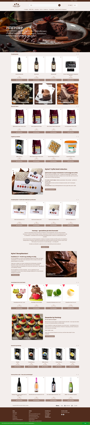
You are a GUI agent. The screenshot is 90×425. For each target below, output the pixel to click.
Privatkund (75, 0)
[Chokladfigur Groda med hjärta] (29, 285)
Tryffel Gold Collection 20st (36, 219)
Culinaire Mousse (59, 362)
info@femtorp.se (48, 417)
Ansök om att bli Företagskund (60, 9)
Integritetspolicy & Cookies (33, 418)
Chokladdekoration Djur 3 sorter (19, 302)
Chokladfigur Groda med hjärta (36, 302)
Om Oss (41, 9)
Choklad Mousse (31, 362)
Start (30, 412)
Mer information (19, 132)
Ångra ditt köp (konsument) (33, 415)
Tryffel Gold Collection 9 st (71, 219)
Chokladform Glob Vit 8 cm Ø (70, 302)
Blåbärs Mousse (19, 156)
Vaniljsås (17, 362)
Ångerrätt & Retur (32, 419)
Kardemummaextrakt (19, 74)
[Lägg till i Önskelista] (26, 57)
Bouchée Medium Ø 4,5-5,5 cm (53, 156)
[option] (19, 68)
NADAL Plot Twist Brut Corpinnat (71, 394)
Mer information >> (31, 423)
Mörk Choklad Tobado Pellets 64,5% (53, 126)
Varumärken (37, 9)
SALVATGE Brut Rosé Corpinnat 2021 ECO (36, 394)
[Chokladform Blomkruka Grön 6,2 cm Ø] (46, 285)
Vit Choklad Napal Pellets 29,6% (71, 126)
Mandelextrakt (53, 74)
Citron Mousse (72, 362)
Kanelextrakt (36, 74)
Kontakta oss (46, 9)
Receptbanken (51, 9)
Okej (85, 423)
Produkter (26, 9)
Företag (72, 0)
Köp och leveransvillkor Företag (34, 416)
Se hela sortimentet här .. (50, 189)
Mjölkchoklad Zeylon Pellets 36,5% (19, 126)
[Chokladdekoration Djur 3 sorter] (12, 285)
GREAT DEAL (31, 9)
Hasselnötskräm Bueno (70, 156)
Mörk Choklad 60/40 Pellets (36, 126)
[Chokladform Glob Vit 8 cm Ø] (64, 285)
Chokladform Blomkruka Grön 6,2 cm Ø (54, 302)
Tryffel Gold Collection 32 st (19, 219)
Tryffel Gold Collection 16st (54, 219)
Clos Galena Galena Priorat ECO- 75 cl (53, 394)
